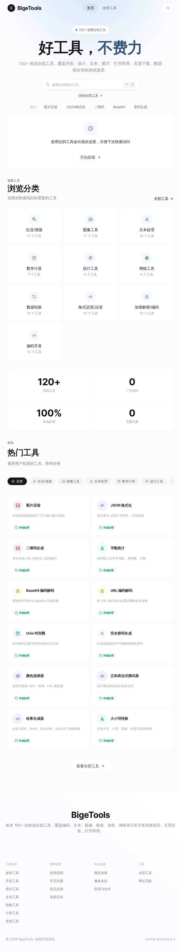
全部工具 (110, 8)
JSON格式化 (75, 107)
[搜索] (167, 8)
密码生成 (140, 107)
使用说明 (56, 873)
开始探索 (87, 157)
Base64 (119, 107)
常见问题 (56, 881)
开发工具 (12, 881)
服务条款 (100, 881)
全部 (19, 481)
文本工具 (12, 897)
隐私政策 (100, 873)
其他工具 (12, 921)
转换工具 (12, 905)
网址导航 (145, 881)
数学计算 (128, 481)
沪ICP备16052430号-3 (160, 939)
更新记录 (56, 897)
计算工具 (12, 913)
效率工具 (12, 873)
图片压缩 (50, 107)
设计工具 (156, 481)
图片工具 (12, 889)
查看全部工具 (87, 766)
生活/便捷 (44, 481)
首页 (90, 8)
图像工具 (73, 481)
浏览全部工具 (88, 95)
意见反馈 (56, 889)
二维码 (99, 107)
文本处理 (100, 481)
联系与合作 (102, 889)
